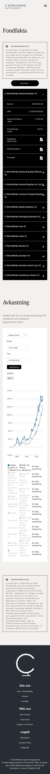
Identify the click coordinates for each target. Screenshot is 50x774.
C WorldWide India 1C (15, 236)
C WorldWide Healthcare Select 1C (22, 275)
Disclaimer (25, 738)
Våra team (25, 720)
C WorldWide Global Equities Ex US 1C (24, 184)
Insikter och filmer (25, 724)
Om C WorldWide (25, 691)
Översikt (24, 83)
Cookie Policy (25, 743)
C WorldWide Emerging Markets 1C (22, 217)
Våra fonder (25, 714)
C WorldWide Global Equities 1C (20, 93)
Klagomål (25, 748)
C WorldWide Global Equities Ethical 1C (23, 173)
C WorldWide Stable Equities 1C (20, 207)
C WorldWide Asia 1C (15, 226)
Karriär (25, 696)
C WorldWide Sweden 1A (17, 256)
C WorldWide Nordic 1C (16, 246)
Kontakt (24, 701)
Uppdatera (14, 367)
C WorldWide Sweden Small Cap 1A (22, 265)
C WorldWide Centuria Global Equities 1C (24, 195)
